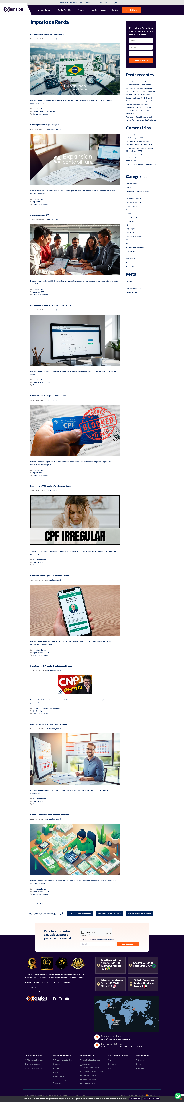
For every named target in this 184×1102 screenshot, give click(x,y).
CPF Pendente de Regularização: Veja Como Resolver (51, 305)
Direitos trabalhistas (133, 198)
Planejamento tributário (135, 247)
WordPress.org (131, 292)
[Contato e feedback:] (97, 1037)
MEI (127, 244)
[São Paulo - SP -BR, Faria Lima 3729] (130, 965)
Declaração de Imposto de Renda (138, 191)
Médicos (129, 240)
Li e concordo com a (98, 939)
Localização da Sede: (111, 1043)
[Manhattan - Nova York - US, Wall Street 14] (98, 984)
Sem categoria (131, 258)
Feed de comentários (133, 288)
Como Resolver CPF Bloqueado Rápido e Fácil (48, 396)
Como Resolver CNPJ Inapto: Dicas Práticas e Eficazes (51, 666)
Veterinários (130, 266)
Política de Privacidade (151, 1099)
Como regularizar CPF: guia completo (44, 125)
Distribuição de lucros (134, 202)
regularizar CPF (38, 202)
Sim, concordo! (135, 1099)
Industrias (130, 221)
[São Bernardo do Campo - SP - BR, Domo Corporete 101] (98, 965)
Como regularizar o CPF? (40, 215)
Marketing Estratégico (134, 236)
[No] (181, 1099)
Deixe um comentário (40, 114)
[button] (178, 1096)
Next (40, 903)
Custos (128, 187)
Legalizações (130, 229)
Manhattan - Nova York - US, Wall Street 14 (112, 983)
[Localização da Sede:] (97, 1045)
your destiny (130, 141)
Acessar (129, 281)
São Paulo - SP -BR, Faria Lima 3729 (144, 964)
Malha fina (130, 232)
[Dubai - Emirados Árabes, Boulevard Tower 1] (131, 984)
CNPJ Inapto (37, 711)
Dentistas (129, 195)
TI (127, 262)
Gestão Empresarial (133, 210)
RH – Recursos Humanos (135, 255)
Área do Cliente (131, 10)
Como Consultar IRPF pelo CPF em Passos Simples (49, 576)
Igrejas (128, 214)
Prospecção (130, 251)
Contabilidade (131, 183)
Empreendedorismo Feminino (145, 164)
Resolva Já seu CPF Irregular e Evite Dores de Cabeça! (51, 486)
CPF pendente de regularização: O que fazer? (47, 34)
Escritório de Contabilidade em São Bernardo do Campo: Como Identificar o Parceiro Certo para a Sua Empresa (140, 91)
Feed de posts (131, 285)
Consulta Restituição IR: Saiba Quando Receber (48, 724)
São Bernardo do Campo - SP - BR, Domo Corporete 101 (111, 964)
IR (127, 225)
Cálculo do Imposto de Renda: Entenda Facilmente (49, 815)
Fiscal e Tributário (39, 708)
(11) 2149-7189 (31, 987)
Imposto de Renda (39, 109)
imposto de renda (39, 382)
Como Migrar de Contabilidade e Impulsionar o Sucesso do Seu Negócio (140, 158)
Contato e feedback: (111, 1035)
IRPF (48, 382)
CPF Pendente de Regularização (44, 111)
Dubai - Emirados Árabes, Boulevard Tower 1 (144, 983)
